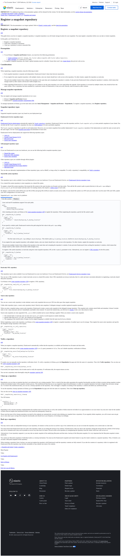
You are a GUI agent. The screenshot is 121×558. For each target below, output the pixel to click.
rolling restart (54, 188)
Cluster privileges (13, 58)
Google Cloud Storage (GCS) (12, 137)
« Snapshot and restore (7, 13)
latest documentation (61, 25)
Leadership (42, 485)
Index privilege (12, 59)
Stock (97, 491)
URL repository (94, 249)
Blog (40, 488)
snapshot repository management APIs (23, 100)
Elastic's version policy (45, 25)
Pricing (57, 8)
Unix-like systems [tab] (7, 199)
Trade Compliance (70, 506)
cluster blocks (67, 61)
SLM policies (38, 125)
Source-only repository (10, 140)
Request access (69, 488)
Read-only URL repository (11, 155)
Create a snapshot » (19, 13)
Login (116, 2)
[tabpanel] (60, 232)
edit (2, 24)
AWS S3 (6, 135)
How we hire (43, 503)
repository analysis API (36, 372)
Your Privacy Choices (68, 546)
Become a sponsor (101, 503)
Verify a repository (94, 170)
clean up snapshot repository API (21, 391)
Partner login (68, 485)
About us (94, 2)
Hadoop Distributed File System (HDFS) (15, 165)
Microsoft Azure (8, 138)
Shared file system (9, 153)
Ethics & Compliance (71, 508)
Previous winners (101, 498)
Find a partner (69, 483)
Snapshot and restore (30, 15)
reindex (72, 310)
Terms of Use (20, 532)
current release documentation (83, 12)
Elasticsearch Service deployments (10, 123)
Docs (62, 8)
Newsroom (42, 491)
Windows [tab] (16, 199)
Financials (99, 488)
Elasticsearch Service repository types (79, 180)
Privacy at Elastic (69, 503)
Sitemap (37, 532)
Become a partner (70, 491)
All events (99, 506)
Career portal (43, 500)
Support (107, 2)
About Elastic (43, 483)
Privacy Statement (29, 532)
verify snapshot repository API (11, 363)
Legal (66, 498)
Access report (36, 2)
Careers (41, 498)
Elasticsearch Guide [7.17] (16, 15)
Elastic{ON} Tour (101, 500)
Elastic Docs (4, 15)
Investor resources (101, 483)
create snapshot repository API (36, 212)
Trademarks (12, 532)
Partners (101, 2)
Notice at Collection (59, 546)
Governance (99, 485)
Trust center (68, 500)
